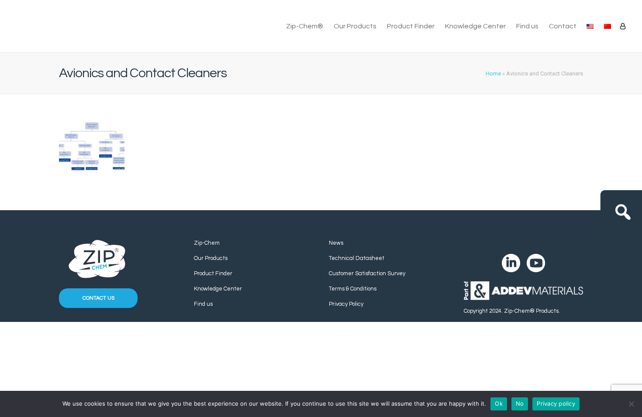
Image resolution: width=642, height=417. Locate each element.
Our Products (355, 26)
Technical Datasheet (356, 258)
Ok (499, 403)
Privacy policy (556, 403)
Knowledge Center (475, 26)
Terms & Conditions (352, 289)
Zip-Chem (207, 243)
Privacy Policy (346, 304)
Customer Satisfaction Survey (367, 273)
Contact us (98, 298)
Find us (527, 26)
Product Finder (411, 26)
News (336, 243)
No (520, 403)
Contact (562, 26)
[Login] (623, 26)
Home (493, 73)
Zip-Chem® (304, 26)
